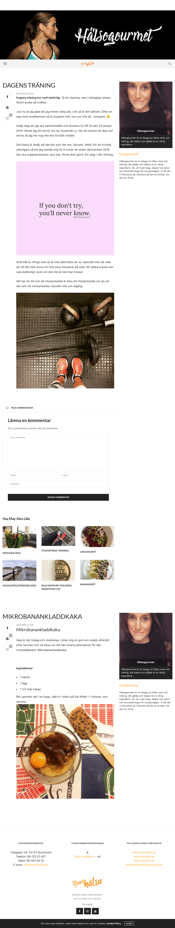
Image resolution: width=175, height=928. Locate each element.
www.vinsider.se (144, 856)
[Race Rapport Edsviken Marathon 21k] (58, 570)
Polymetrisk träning (55, 550)
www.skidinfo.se (144, 860)
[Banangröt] (97, 570)
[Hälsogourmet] (87, 34)
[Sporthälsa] (87, 64)
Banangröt (87, 584)
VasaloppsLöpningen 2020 (19, 585)
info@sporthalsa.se (36, 864)
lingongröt (88, 551)
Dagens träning (29, 85)
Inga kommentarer (22, 408)
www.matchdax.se (144, 852)
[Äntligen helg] (19, 537)
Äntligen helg (12, 552)
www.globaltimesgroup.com (144, 864)
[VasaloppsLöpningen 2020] (19, 570)
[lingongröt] (97, 536)
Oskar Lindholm (84, 856)
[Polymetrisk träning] (58, 536)
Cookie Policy (113, 923)
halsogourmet (129, 154)
